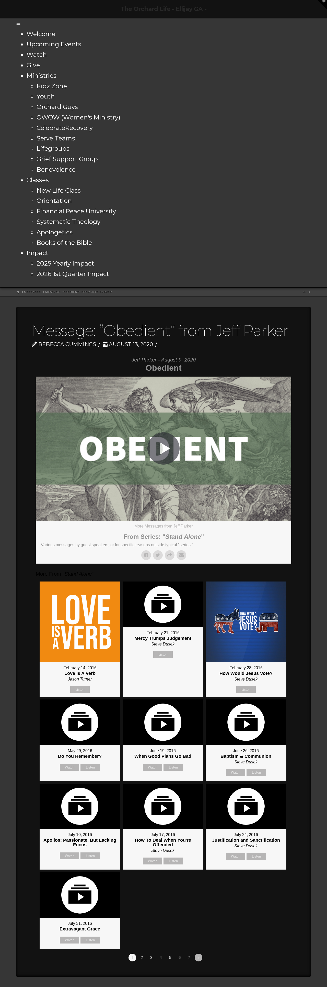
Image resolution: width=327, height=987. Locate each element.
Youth (46, 96)
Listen (79, 690)
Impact (37, 253)
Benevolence (56, 169)
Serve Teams (56, 138)
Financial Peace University (76, 211)
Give (33, 65)
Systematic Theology (68, 221)
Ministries (41, 75)
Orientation (54, 200)
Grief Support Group (67, 159)
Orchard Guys (57, 107)
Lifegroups (53, 148)
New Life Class (59, 190)
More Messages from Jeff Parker (163, 526)
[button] (322, 5)
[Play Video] (163, 448)
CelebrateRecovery (65, 127)
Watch (37, 54)
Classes (38, 180)
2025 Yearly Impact (65, 263)
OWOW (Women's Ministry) (78, 117)
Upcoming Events (54, 44)
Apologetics (55, 232)
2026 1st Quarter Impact (73, 274)
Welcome (41, 34)
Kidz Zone (52, 86)
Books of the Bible (64, 242)
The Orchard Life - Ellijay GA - (163, 9)
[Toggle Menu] (18, 24)
